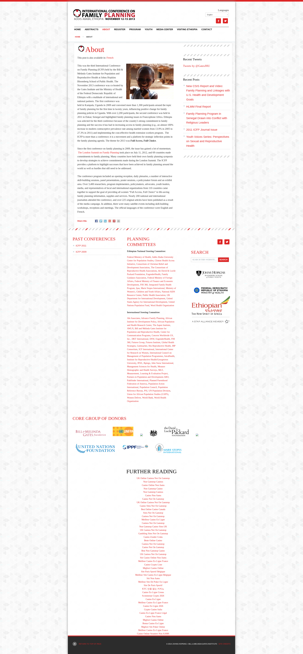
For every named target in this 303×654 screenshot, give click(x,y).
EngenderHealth (153, 274)
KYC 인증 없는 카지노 (153, 589)
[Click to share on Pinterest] (114, 221)
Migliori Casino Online (153, 568)
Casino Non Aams (153, 495)
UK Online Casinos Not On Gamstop (153, 478)
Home (77, 29)
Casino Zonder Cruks (153, 537)
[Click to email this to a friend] (118, 221)
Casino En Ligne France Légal (153, 613)
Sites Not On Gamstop (153, 513)
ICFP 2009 (81, 252)
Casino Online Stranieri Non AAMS (153, 634)
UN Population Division (159, 391)
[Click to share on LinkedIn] (105, 221)
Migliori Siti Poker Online (153, 627)
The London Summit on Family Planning (98, 152)
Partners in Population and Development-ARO (148, 377)
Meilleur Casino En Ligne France (153, 561)
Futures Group (138, 342)
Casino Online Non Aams (153, 485)
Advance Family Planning (152, 318)
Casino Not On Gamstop (153, 499)
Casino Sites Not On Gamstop (153, 506)
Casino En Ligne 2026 (153, 606)
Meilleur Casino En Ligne (153, 519)
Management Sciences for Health (141, 366)
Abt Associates (133, 318)
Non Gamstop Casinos (153, 482)
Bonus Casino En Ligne (153, 623)
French (110, 57)
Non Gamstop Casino (153, 488)
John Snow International (162, 363)
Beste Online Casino (153, 540)
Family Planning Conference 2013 (102, 14)
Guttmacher (142, 346)
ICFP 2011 (81, 245)
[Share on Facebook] (96, 221)
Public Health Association (154, 295)
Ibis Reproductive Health (160, 346)
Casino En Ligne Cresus (153, 592)
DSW (152, 339)
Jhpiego (146, 363)
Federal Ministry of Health (139, 257)
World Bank (147, 398)
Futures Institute (153, 342)
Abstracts (91, 29)
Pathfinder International (137, 380)
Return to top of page (90, 644)
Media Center (164, 29)
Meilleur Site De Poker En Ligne (153, 582)
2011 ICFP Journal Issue (201, 129)
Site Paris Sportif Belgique (153, 571)
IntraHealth (169, 356)
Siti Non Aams (153, 578)
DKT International (140, 339)
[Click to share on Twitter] (101, 221)
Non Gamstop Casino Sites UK (153, 526)
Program (135, 29)
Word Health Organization (162, 305)
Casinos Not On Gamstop (153, 516)
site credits (224, 644)
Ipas (138, 288)
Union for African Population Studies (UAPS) (147, 394)
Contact (206, 29)
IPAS (139, 363)
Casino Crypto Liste (153, 564)
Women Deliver (134, 398)
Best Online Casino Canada (153, 509)
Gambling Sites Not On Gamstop (153, 533)
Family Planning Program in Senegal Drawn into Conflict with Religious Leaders (206, 118)
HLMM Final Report (198, 106)
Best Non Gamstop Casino (153, 551)
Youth (148, 29)
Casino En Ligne (153, 599)
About (106, 29)
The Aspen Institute (161, 325)
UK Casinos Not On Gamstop (153, 530)
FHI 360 (144, 285)
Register (119, 29)
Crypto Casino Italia (153, 609)
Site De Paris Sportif (153, 585)
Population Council (148, 387)
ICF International (146, 349)
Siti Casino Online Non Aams (153, 558)
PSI (145, 391)
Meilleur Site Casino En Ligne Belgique (153, 575)
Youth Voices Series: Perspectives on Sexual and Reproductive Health (207, 141)
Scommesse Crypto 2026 (153, 596)
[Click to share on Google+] (109, 221)
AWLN (130, 328)
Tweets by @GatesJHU (196, 65)
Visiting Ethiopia (187, 29)
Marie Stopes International (153, 288)
